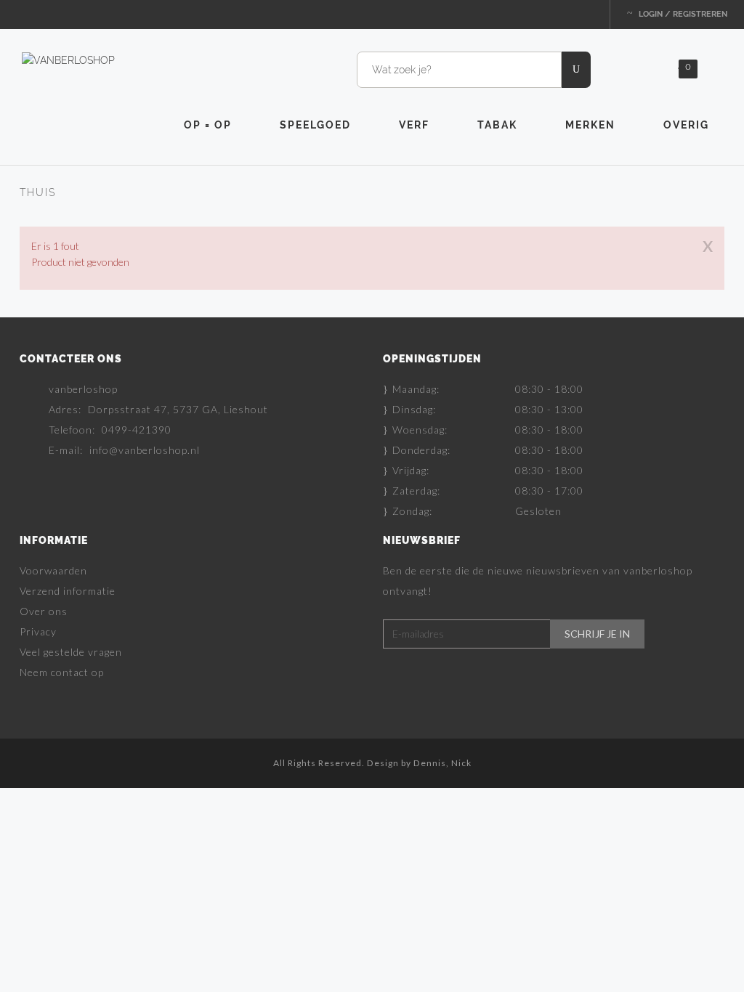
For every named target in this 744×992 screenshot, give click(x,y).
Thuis (38, 192)
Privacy (38, 631)
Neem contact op (62, 672)
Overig (686, 125)
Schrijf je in (597, 634)
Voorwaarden (53, 570)
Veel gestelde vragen (71, 652)
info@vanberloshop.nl (144, 450)
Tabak (497, 125)
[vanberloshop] (68, 59)
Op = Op (208, 125)
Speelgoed (315, 125)
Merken (590, 125)
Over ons (44, 611)
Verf (414, 125)
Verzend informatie (68, 591)
